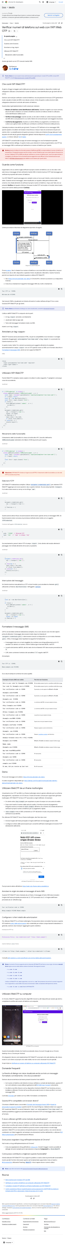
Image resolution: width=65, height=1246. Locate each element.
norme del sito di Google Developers (21, 1207)
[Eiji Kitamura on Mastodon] (15, 69)
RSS (45, 1231)
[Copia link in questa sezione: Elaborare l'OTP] (15, 481)
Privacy (9, 1238)
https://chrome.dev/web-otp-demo (19, 279)
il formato (11, 1096)
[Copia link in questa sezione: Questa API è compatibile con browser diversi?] (40, 1101)
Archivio (25, 1227)
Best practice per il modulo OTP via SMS (17, 1180)
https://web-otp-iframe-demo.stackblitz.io (36, 886)
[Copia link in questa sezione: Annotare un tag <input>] (27, 332)
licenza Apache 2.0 (48, 1206)
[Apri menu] (2, 2)
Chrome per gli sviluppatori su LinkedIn (52, 1227)
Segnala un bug (6, 1221)
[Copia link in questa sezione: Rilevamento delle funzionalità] (27, 434)
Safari (24, 137)
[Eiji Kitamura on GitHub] (12, 69)
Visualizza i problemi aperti (9, 1224)
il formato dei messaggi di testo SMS (38, 1104)
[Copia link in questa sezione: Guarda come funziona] (25, 165)
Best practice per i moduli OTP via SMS (25, 78)
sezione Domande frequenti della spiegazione (35, 1168)
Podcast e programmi (29, 1229)
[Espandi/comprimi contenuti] (17, 37)
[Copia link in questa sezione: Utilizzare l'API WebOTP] (25, 373)
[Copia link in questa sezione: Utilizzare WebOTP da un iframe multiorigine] (44, 788)
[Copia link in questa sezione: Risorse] (10, 1175)
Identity (12, 7)
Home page (5, 23)
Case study (26, 1224)
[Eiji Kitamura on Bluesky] (17, 69)
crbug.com (34, 1147)
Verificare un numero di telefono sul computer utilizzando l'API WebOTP (27, 1183)
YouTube (46, 1224)
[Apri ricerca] (40, 2)
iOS (20, 137)
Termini (4, 1238)
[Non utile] (61, 23)
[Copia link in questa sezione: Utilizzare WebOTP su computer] (33, 994)
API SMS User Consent (43, 1085)
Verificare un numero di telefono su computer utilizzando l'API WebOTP (33, 1063)
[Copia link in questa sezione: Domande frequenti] (22, 1068)
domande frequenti (49, 308)
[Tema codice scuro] (59, 289)
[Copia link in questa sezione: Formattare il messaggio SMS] (30, 627)
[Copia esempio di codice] (61, 289)
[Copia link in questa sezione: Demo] (9, 772)
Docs (4, 7)
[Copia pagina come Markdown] (14, 31)
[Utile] (59, 23)
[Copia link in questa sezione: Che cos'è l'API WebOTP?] (26, 84)
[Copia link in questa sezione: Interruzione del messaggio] (25, 581)
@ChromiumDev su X (49, 1221)
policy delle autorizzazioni (18, 923)
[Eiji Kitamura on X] (10, 69)
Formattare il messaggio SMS (11, 350)
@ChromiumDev (7, 1162)
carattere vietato (42, 734)
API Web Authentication (16, 158)
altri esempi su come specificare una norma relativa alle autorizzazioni (29, 958)
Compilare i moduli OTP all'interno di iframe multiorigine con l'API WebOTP (28, 1186)
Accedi (61, 2)
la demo (8, 270)
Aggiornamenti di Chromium (31, 1221)
